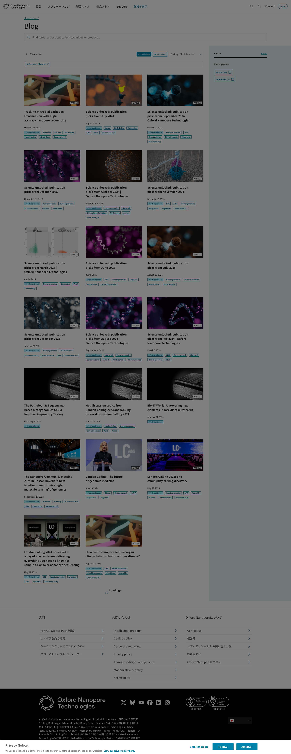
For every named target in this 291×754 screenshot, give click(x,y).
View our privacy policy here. (119, 750)
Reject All (223, 746)
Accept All (246, 746)
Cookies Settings (199, 746)
